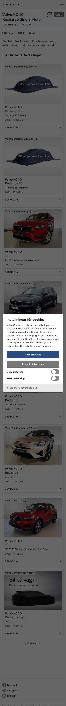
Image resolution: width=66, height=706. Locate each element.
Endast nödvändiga (33, 363)
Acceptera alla (33, 354)
